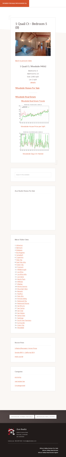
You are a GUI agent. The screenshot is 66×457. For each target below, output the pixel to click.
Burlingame (20, 252)
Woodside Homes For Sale (27, 88)
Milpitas (19, 284)
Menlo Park (21, 279)
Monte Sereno (22, 286)
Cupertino (19, 257)
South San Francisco (24, 320)
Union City (20, 325)
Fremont (20, 267)
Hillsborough (21, 269)
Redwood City (22, 301)
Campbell (19, 255)
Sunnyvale (21, 323)
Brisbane (19, 250)
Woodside (20, 328)
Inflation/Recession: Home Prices (26, 348)
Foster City (20, 265)
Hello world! (19, 357)
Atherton (19, 245)
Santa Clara (21, 315)
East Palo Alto (21, 262)
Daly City (19, 260)
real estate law (20, 381)
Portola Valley (22, 299)
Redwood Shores (23, 303)
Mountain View (22, 289)
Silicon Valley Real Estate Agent (48, 452)
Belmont (19, 248)
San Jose (20, 311)
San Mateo (21, 313)
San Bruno (21, 306)
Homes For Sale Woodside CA (15, 3)
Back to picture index (23, 61)
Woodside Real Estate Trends (33, 101)
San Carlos (20, 308)
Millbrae (20, 282)
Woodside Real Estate (25, 97)
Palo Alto (20, 296)
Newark (20, 291)
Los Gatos (20, 277)
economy (18, 377)
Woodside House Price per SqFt (33, 126)
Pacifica (20, 294)
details (33, 82)
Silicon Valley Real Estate (50, 450)
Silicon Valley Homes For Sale (49, 448)
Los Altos (20, 272)
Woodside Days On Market (33, 154)
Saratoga (20, 318)
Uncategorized (20, 385)
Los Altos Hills (21, 274)
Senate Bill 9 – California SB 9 (25, 352)
